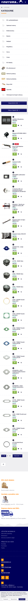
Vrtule (8, 57)
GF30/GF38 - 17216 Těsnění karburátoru (17, 386)
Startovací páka (16, 162)
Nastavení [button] (5, 599)
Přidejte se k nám (7, 541)
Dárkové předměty (11, 79)
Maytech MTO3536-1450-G (19, 133)
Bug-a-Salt (9, 84)
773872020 (7, 504)
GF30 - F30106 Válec (17, 286)
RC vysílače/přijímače (12, 20)
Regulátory (9, 46)
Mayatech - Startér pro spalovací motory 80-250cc (18, 206)
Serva (8, 52)
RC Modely (9, 62)
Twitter (3, 548)
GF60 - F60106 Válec (17, 274)
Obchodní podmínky (6, 533)
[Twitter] (7, 577)
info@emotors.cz (6, 562)
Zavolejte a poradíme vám (10, 494)
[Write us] (2, 570)
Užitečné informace (8, 531)
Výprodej (8, 89)
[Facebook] (3, 577)
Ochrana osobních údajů (7, 537)
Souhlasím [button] (21, 599)
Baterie (8, 36)
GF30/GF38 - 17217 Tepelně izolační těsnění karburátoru (18, 372)
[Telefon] (2, 565)
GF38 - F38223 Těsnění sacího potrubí (18, 342)
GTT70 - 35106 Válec (17, 261)
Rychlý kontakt (5, 572)
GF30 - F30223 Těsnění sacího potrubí (18, 357)
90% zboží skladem (7, 480)
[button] (21, 125)
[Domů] (9, 2)
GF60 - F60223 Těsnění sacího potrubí (18, 328)
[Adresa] (2, 583)
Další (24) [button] (16, 455)
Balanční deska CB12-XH (19, 234)
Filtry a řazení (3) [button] (13, 110)
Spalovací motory (11, 25)
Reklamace (4, 535)
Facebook (4, 546)
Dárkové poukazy (11, 73)
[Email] (2, 560)
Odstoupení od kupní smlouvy (14, 94)
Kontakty (3, 544)
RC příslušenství (10, 68)
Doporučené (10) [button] (13, 103)
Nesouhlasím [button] (14, 599)
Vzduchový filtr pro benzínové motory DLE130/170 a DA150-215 (19, 190)
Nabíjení (8, 41)
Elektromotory (10, 30)
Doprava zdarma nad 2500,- (10, 508)
